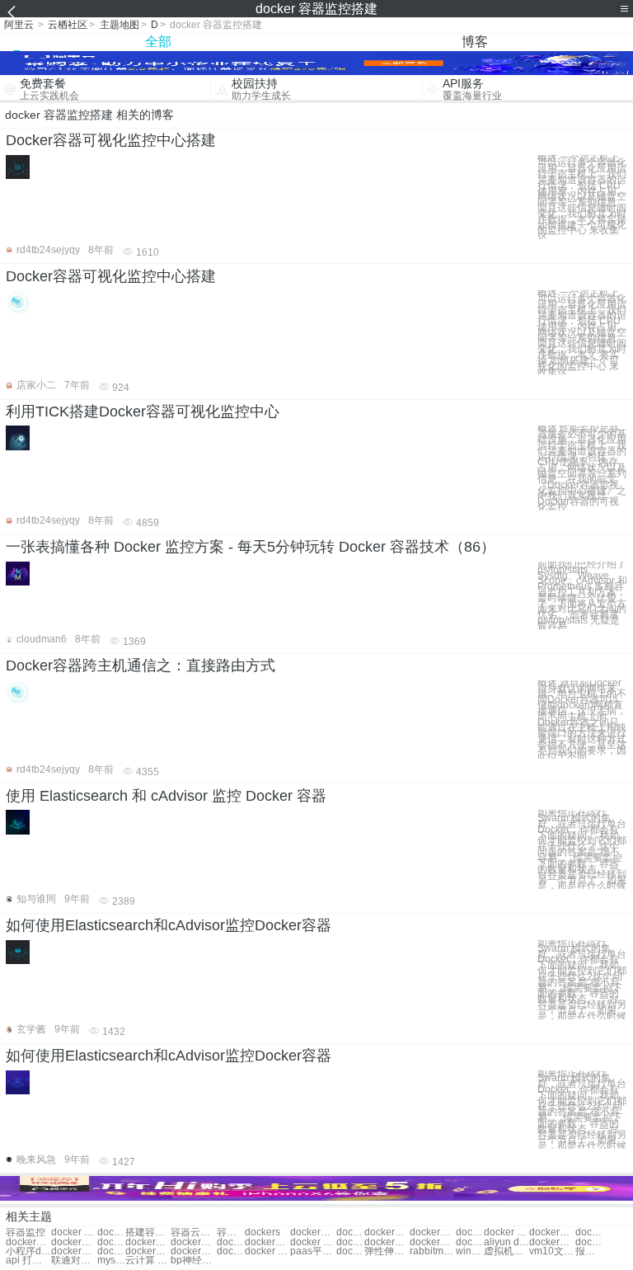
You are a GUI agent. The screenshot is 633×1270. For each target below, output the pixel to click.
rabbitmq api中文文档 (432, 1251)
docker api (231, 1251)
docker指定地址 (73, 1251)
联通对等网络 (73, 1260)
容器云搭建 (193, 1232)
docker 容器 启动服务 (73, 1232)
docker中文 (350, 1232)
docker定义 (470, 1232)
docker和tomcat (350, 1251)
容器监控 (25, 1232)
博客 (475, 42)
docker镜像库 (267, 1242)
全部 (158, 42)
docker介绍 (387, 1232)
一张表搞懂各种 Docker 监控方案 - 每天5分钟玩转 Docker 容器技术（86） (250, 547)
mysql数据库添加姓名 (111, 1260)
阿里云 (19, 25)
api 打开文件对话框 (28, 1260)
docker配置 (73, 1242)
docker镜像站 (432, 1242)
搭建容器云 (148, 1232)
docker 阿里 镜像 (350, 1242)
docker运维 (551, 1232)
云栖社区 (67, 25)
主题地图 (119, 25)
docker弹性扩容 (193, 1242)
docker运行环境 (551, 1242)
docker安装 (589, 1232)
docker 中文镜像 (312, 1242)
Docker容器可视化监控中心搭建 (111, 140)
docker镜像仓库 (387, 1242)
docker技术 (312, 1232)
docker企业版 (148, 1251)
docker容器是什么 (111, 1232)
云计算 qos (148, 1260)
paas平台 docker (312, 1251)
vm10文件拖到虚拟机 (551, 1251)
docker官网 (432, 1232)
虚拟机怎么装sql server (506, 1251)
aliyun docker (506, 1242)
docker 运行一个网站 (267, 1251)
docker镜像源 (470, 1242)
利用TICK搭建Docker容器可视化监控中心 (142, 411)
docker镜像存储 (589, 1242)
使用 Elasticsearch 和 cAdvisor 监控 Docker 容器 (166, 796)
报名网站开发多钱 (589, 1251)
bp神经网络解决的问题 (193, 1260)
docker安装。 (28, 1242)
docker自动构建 (111, 1251)
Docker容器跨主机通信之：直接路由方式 (140, 665)
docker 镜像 (506, 1232)
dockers (262, 1232)
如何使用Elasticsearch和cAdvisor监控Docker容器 (168, 925)
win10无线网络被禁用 (470, 1251)
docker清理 (111, 1242)
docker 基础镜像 (231, 1242)
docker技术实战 (148, 1242)
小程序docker (28, 1251)
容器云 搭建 (231, 1232)
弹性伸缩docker (387, 1251)
